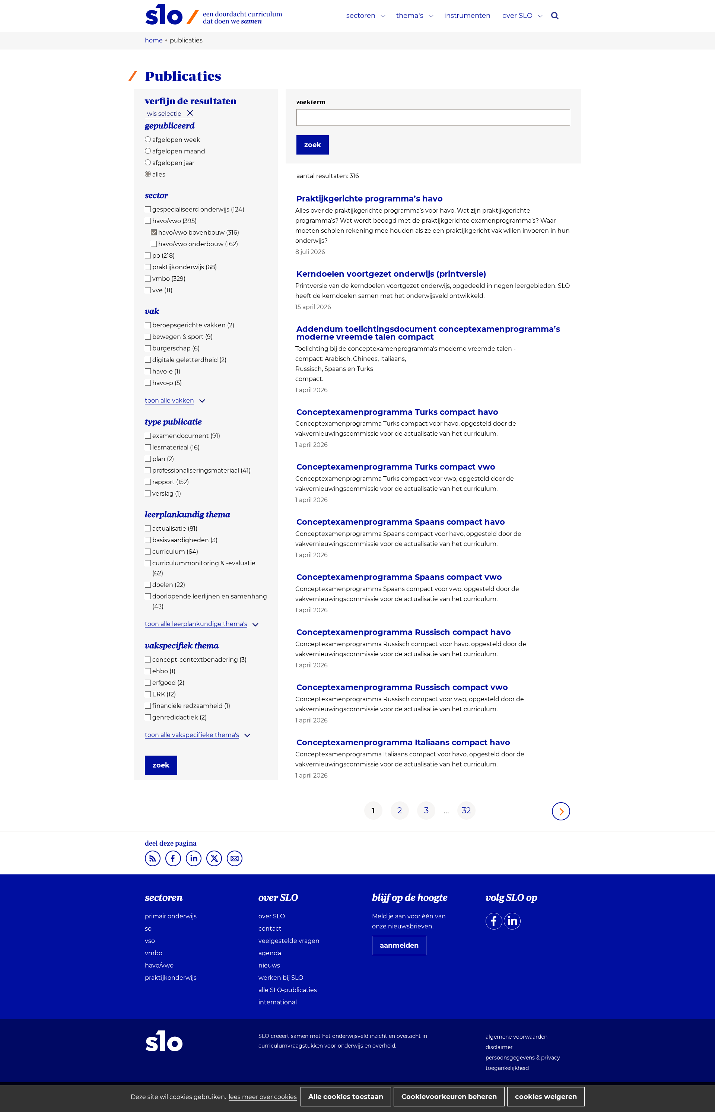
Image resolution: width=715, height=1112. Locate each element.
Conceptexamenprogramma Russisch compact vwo (402, 687)
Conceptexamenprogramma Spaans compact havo (400, 522)
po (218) (163, 255)
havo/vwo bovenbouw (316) (198, 232)
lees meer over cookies (263, 1096)
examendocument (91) (186, 435)
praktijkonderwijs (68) (184, 267)
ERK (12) (164, 694)
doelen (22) (168, 584)
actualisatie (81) (174, 528)
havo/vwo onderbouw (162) (198, 244)
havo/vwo (159, 965)
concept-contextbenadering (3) (199, 659)
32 (466, 811)
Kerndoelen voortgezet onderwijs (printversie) (391, 274)
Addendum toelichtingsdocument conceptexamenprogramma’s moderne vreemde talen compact (428, 332)
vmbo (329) (168, 278)
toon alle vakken (169, 400)
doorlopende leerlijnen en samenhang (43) (209, 601)
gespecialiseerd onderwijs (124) (198, 209)
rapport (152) (170, 482)
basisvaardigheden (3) (184, 540)
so (148, 928)
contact (270, 928)
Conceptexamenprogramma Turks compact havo (397, 412)
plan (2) (163, 459)
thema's (409, 16)
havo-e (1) (166, 371)
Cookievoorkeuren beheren (449, 1097)
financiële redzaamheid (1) (191, 705)
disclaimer (499, 1047)
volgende (561, 811)
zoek (161, 765)
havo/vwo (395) (174, 221)
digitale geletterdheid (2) (189, 359)
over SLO (517, 16)
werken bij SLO (280, 977)
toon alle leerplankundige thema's (196, 624)
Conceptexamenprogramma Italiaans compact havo (403, 742)
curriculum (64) (175, 551)
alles (158, 174)
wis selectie (164, 113)
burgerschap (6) (176, 348)
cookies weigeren (546, 1097)
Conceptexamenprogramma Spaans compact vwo (399, 577)
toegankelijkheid (507, 1068)
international (277, 1002)
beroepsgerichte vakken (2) (193, 325)
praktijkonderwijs (171, 977)
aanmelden (402, 948)
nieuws (269, 965)
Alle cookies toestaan (345, 1097)
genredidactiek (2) (179, 717)
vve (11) (162, 290)
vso (150, 940)
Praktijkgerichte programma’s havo (369, 198)
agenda (269, 953)
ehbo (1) (163, 671)
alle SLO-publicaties (287, 990)
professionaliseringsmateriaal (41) (201, 470)
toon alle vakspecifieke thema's (192, 734)
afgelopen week (176, 139)
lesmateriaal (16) (176, 447)
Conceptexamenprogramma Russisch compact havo (403, 632)
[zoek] (555, 15)
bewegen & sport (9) (182, 336)
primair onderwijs (171, 916)
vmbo (153, 953)
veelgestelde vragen (289, 940)
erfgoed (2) (168, 682)
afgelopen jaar (173, 162)
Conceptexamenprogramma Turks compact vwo (395, 466)
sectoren (360, 16)
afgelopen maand (178, 151)
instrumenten (467, 16)
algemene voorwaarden (516, 1036)
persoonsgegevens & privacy (523, 1057)
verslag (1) (166, 493)
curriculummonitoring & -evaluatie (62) (203, 568)
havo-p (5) (167, 383)
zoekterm (310, 102)
